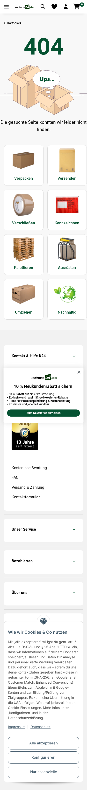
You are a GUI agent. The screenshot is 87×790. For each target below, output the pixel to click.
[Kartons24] (24, 7)
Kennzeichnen (67, 223)
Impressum (16, 727)
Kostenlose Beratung (29, 468)
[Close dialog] (79, 372)
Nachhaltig (67, 312)
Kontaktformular (26, 497)
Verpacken (23, 178)
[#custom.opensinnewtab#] (25, 430)
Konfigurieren (43, 757)
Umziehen (23, 312)
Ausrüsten (67, 267)
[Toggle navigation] (6, 7)
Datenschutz (40, 727)
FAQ (15, 477)
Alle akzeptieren (43, 743)
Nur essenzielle (43, 771)
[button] (65, 6)
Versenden (67, 178)
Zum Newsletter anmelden (43, 413)
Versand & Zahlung (28, 487)
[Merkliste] (54, 6)
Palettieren (23, 267)
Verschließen (23, 223)
